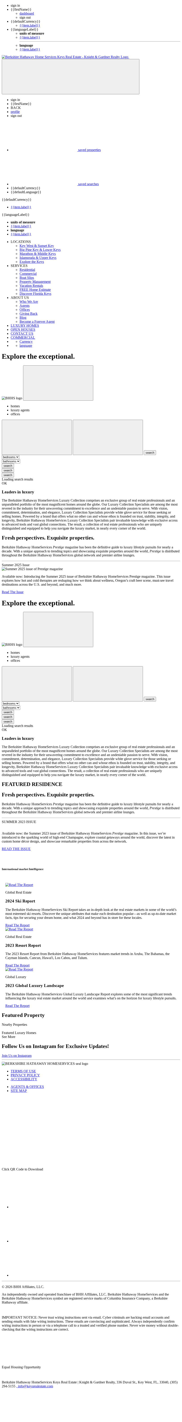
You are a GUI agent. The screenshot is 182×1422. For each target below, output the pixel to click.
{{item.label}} (30, 25)
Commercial (28, 274)
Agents (25, 305)
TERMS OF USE (23, 1071)
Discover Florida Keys (35, 293)
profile (15, 112)
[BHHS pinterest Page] (44, 1275)
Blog (23, 317)
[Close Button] (37, 437)
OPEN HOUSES (23, 329)
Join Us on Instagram (17, 1056)
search (8, 465)
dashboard (27, 13)
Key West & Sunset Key (37, 246)
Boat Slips (27, 278)
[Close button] (58, 383)
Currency (26, 341)
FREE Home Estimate (35, 289)
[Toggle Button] (70, 76)
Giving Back (29, 313)
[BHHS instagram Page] (44, 1241)
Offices (25, 309)
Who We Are (29, 301)
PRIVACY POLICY (25, 1075)
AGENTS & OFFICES (27, 1087)
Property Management (35, 282)
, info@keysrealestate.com (34, 1386)
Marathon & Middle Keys (38, 254)
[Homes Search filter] (108, 437)
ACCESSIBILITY (24, 1079)
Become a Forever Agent (37, 321)
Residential (27, 270)
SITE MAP (19, 1091)
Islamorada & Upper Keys (38, 258)
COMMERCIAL (23, 337)
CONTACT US (22, 333)
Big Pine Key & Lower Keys (40, 250)
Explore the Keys (32, 262)
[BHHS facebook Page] (44, 1207)
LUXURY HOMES (25, 325)
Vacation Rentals (31, 286)
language (26, 345)
